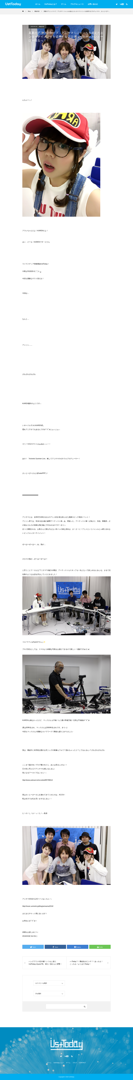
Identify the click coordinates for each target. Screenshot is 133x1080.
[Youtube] (121, 4)
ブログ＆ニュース (77, 4)
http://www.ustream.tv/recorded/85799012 (37, 780)
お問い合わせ (93, 4)
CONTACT (82, 1062)
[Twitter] (117, 4)
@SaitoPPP (41, 473)
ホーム (37, 4)
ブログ (75, 1062)
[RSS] (127, 4)
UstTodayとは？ (50, 4)
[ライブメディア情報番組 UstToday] (13, 4)
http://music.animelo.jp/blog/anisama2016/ (37, 906)
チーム (63, 4)
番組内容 (41, 26)
